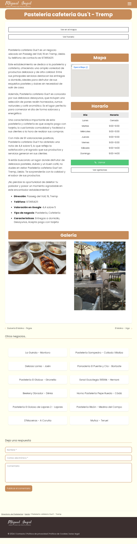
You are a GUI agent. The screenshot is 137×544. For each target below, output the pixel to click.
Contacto (20, 533)
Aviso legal (74, 533)
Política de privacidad (37, 533)
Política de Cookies (58, 533)
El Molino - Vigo (122, 328)
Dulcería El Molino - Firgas (19, 328)
